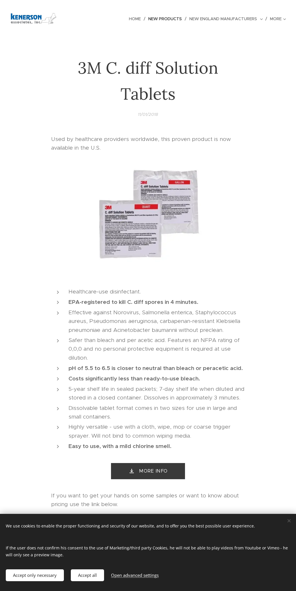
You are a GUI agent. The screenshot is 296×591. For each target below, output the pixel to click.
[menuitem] (136, 19)
